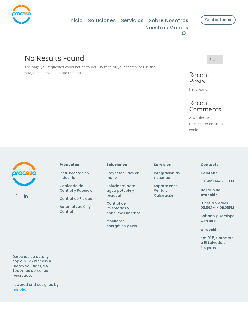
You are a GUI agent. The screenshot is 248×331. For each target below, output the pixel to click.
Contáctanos (218, 19)
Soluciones (102, 21)
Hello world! (199, 89)
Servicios (132, 21)
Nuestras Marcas (166, 28)
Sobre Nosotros (168, 21)
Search (215, 59)
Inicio (76, 21)
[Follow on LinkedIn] (26, 196)
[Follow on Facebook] (16, 196)
